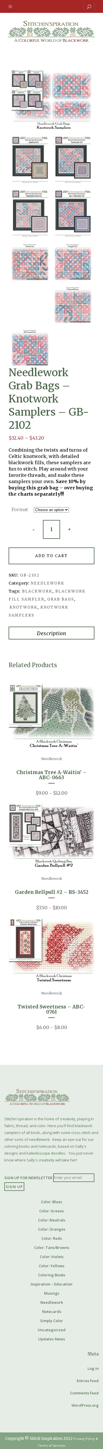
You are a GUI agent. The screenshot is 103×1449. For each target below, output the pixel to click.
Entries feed (88, 1380)
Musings (51, 1293)
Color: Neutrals (51, 1220)
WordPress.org (85, 1405)
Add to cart (51, 555)
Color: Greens (51, 1210)
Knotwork (23, 607)
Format (19, 509)
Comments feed (84, 1393)
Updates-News (51, 1339)
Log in (93, 1368)
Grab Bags (60, 599)
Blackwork (37, 591)
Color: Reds (51, 1238)
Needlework (47, 583)
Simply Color (51, 1320)
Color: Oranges (51, 1229)
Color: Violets (52, 1256)
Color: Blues (51, 1201)
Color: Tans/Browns (51, 1247)
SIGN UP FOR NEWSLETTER (28, 1177)
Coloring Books (51, 1274)
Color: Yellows (51, 1265)
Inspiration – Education (51, 1284)
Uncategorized (52, 1329)
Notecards (51, 1311)
